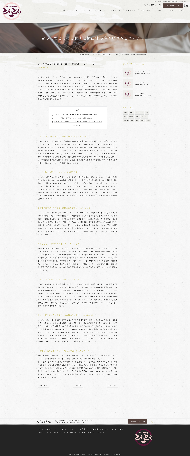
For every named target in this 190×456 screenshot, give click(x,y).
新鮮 (147, 113)
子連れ (142, 120)
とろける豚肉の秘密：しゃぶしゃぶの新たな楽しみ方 (74, 118)
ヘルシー (144, 117)
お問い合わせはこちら (172, 5)
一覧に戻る (77, 385)
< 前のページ (43, 385)
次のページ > (112, 385)
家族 (132, 120)
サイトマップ (101, 432)
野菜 (125, 117)
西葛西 (131, 113)
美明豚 (125, 113)
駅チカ (149, 120)
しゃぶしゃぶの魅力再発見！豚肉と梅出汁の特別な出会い (76, 114)
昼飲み (138, 117)
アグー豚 (126, 120)
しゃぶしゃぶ (139, 113)
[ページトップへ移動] (151, 421)
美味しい (131, 117)
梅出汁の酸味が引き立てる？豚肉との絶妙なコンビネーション (78, 121)
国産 (137, 120)
